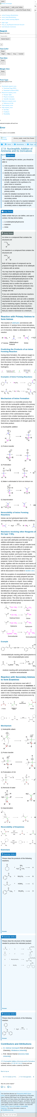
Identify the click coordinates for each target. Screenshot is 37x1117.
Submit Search (5, 39)
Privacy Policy (5, 1106)
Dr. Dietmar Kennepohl (11, 1048)
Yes (4, 1087)
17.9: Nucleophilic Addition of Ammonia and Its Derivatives (18, 1061)
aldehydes (16, 323)
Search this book (5, 33)
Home (9, 144)
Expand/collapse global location (35, 144)
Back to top (4, 1071)
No (10, 1087)
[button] (6, 112)
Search (3, 1114)
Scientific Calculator (9, 99)
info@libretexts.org (7, 1110)
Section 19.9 (29, 571)
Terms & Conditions (14, 1106)
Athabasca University (18, 1050)
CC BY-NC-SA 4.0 (16, 1063)
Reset (2, 51)
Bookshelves (20, 144)
